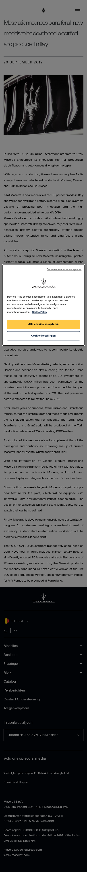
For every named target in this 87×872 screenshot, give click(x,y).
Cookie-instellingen (43, 335)
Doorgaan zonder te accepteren (64, 269)
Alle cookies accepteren (43, 324)
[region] (43, 305)
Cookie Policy (39, 312)
